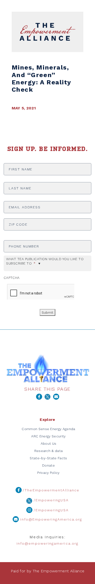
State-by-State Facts (48, 458)
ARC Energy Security (48, 436)
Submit (47, 312)
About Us (49, 443)
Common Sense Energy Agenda (48, 429)
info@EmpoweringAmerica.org (50, 520)
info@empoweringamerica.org (47, 543)
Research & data (48, 451)
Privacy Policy (48, 473)
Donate (48, 465)
